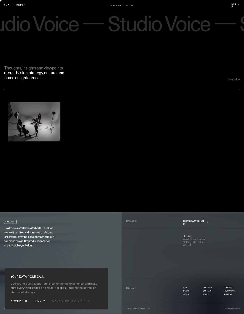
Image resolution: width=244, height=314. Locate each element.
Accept (17, 301)
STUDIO (206, 294)
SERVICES (207, 287)
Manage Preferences (68, 301)
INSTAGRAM (229, 290)
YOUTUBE (228, 294)
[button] (238, 5)
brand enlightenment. (23, 78)
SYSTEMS (207, 290)
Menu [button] (233, 5)
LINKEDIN (228, 287)
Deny (37, 301)
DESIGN (186, 290)
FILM (185, 287)
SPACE (186, 294)
